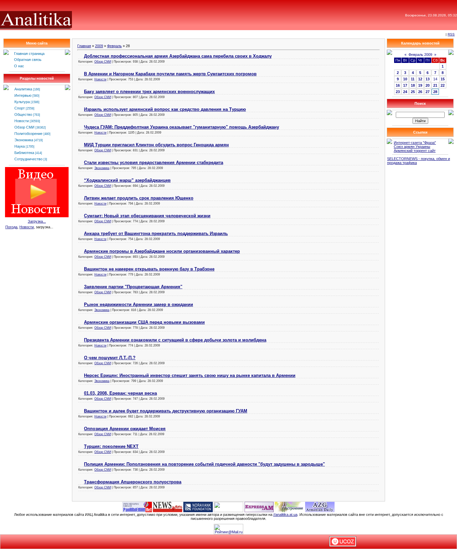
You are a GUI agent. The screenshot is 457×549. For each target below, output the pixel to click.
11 (413, 79)
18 (413, 85)
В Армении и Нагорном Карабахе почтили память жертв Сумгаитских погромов (170, 73)
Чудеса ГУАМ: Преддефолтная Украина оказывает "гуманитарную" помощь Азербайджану (181, 127)
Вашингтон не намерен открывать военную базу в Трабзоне (149, 268)
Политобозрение (28, 134)
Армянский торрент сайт (415, 151)
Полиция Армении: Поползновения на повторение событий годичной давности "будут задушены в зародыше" (204, 464)
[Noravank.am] (198, 506)
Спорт (19, 108)
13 (428, 79)
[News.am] (167, 506)
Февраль (114, 46)
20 (428, 85)
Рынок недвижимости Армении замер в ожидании (138, 304)
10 (405, 79)
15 (443, 79)
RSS (451, 34)
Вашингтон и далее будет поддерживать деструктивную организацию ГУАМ (165, 410)
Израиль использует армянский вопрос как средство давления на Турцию (165, 109)
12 (420, 79)
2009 (99, 46)
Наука (19, 146)
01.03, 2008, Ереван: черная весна (120, 393)
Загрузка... (37, 221)
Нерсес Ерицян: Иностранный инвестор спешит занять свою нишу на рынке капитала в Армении (189, 375)
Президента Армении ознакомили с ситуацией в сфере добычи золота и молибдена (175, 339)
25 (413, 92)
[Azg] (320, 506)
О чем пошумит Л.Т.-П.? (109, 357)
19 (420, 85)
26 (420, 92)
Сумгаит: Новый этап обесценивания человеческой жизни (147, 215)
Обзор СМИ (24, 127)
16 (398, 85)
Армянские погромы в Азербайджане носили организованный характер (162, 251)
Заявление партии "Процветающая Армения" (133, 286)
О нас (19, 66)
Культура (22, 102)
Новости (21, 121)
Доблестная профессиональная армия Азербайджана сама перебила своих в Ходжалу (178, 56)
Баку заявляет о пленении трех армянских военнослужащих (149, 91)
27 (428, 92)
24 (405, 92)
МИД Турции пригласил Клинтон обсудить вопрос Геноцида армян (156, 144)
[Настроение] (289, 506)
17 (405, 85)
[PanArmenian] (137, 506)
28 (435, 92)
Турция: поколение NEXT (111, 446)
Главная (84, 46)
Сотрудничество (28, 159)
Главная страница (29, 54)
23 (398, 92)
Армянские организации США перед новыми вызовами (144, 322)
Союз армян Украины (412, 147)
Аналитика (23, 89)
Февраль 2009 (420, 55)
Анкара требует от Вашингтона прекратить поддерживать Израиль (156, 233)
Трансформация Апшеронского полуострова (132, 481)
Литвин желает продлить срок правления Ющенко (138, 198)
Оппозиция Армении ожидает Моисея (125, 428)
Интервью (22, 95)
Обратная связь (27, 60)
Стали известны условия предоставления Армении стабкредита (153, 162)
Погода (11, 227)
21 (435, 85)
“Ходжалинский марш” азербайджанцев (127, 180)
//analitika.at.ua (285, 515)
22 (443, 85)
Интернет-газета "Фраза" (415, 143)
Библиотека (24, 153)
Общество (23, 114)
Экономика (23, 140)
